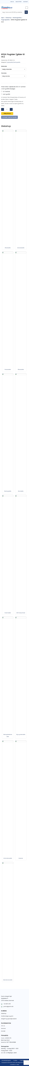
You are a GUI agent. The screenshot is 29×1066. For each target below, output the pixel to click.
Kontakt (25, 1)
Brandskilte (20, 491)
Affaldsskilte (8, 247)
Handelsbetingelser (6, 1060)
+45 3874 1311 (7, 1004)
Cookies (15, 1060)
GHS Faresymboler (20, 612)
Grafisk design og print (7, 1016)
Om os (12, 1)
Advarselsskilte (20, 247)
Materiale (4, 66)
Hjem (2, 18)
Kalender (21, 858)
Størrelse (3, 73)
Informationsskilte (7, 858)
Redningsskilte (17, 18)
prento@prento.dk (8, 1006)
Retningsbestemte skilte (7, 735)
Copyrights (22, 1060)
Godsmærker (8, 612)
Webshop (8, 18)
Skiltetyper (18, 1)
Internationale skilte (7, 980)
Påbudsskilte (21, 369)
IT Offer (17, 1064)
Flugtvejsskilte (5, 20)
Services (3, 1028)
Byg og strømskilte (20, 734)
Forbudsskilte (8, 369)
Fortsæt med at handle (9, 117)
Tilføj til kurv (7, 113)
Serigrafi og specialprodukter (9, 1019)
